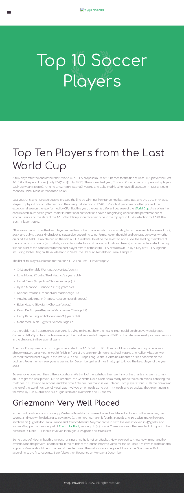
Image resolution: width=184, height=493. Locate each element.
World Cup (142, 208)
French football (69, 426)
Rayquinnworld (73, 482)
